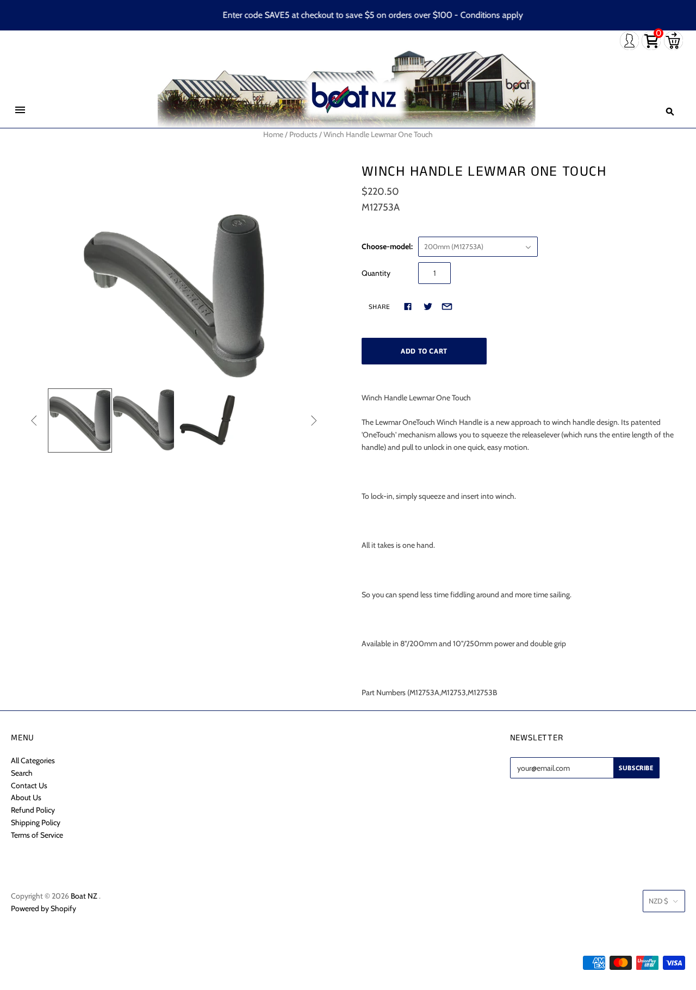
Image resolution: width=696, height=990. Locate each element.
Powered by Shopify (43, 908)
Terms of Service (37, 835)
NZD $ (658, 900)
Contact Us (29, 785)
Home (273, 134)
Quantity (376, 273)
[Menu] (20, 110)
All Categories (33, 760)
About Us (26, 797)
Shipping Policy (35, 822)
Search (22, 773)
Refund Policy (33, 810)
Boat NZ (84, 896)
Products (303, 134)
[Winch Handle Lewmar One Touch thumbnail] (80, 420)
